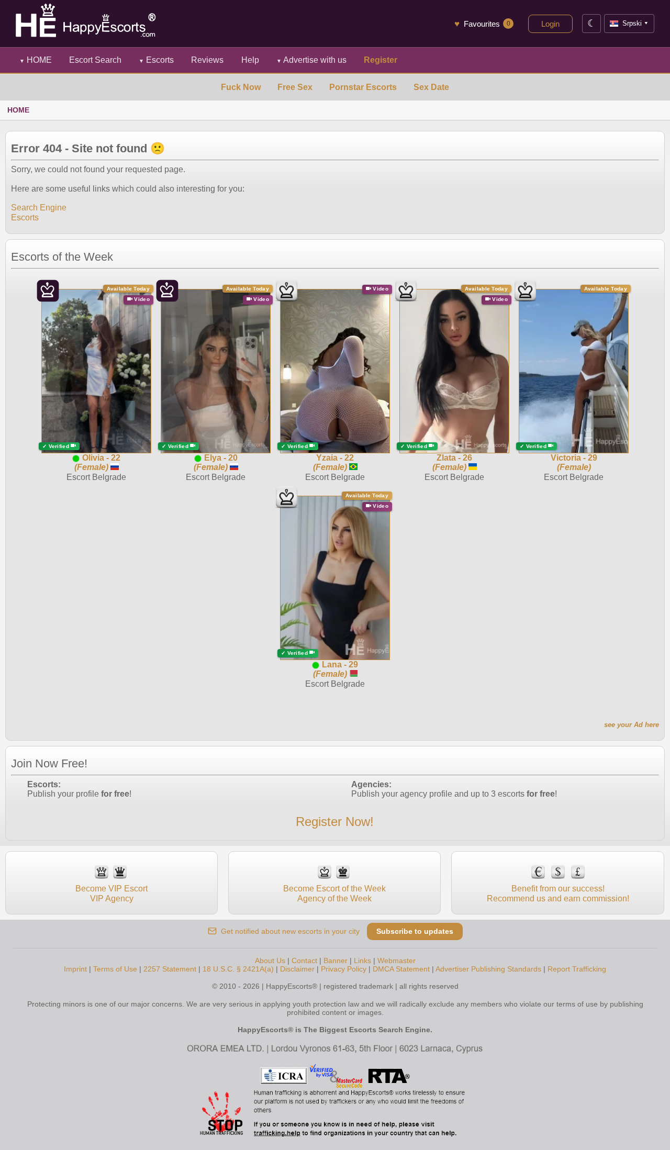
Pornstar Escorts (363, 87)
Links (362, 960)
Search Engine (38, 207)
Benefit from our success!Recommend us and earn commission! (558, 893)
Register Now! (335, 821)
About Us (270, 960)
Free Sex (294, 87)
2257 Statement (169, 969)
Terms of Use (115, 969)
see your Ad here (631, 725)
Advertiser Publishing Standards (488, 969)
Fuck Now (241, 87)
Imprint (75, 969)
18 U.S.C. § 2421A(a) (238, 969)
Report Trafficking (577, 969)
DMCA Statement (401, 969)
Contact (304, 960)
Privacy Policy (343, 969)
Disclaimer (297, 969)
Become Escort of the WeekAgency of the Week (334, 893)
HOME (35, 59)
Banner (335, 960)
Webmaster (396, 960)
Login (550, 23)
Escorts (156, 59)
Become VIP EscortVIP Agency (111, 893)
